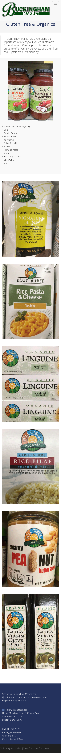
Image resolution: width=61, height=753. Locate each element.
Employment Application (14, 700)
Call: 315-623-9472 (11, 729)
